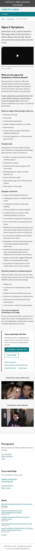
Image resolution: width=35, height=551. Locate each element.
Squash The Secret (10, 368)
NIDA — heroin (6, 488)
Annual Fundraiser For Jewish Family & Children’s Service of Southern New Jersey (17, 529)
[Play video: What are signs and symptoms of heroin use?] (17, 56)
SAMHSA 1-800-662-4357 (22, 2)
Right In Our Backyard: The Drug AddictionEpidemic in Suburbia (11, 511)
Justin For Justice (10, 9)
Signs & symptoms (10, 362)
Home (3, 19)
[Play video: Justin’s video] (17, 418)
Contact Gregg (22, 368)
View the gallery (6, 454)
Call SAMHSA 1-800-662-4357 (17, 349)
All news (4, 535)
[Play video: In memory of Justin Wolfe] (17, 390)
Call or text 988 (11, 355)
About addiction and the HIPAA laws (16, 365)
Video (3, 459)
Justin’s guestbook (7, 456)
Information (10, 19)
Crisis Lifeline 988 (18, 5)
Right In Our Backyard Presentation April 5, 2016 (16, 524)
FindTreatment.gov (7, 486)
